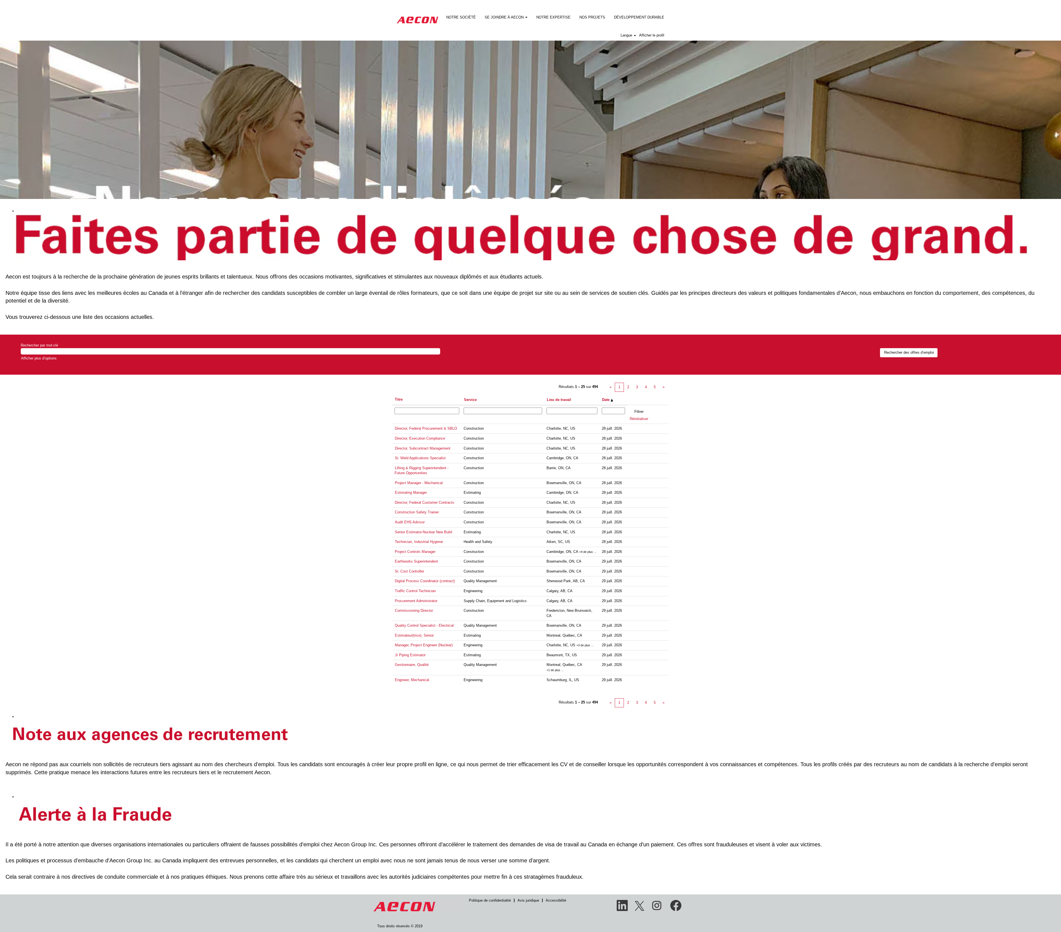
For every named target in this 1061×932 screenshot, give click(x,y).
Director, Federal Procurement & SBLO (426, 428)
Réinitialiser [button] (639, 419)
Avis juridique (528, 900)
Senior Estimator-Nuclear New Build (423, 532)
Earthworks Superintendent (416, 561)
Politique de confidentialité (490, 900)
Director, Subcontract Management (422, 448)
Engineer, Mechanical (412, 680)
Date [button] (606, 400)
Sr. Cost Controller (409, 571)
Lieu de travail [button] (559, 400)
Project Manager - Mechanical (419, 483)
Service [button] (470, 400)
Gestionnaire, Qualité (412, 665)
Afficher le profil (651, 35)
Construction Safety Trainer (417, 512)
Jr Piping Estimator (410, 655)
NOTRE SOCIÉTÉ (461, 17)
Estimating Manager (411, 492)
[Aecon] (417, 16)
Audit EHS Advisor (410, 522)
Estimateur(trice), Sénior (414, 635)
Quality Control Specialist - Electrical (424, 625)
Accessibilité (556, 900)
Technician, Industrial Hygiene (419, 542)
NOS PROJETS (592, 17)
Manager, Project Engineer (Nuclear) (424, 645)
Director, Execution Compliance (420, 438)
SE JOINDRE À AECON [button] (505, 17)
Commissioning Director (414, 610)
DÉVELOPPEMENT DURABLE (639, 17)
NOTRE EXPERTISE (553, 17)
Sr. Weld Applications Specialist (420, 458)
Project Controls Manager (415, 552)
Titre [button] (399, 399)
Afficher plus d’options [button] (39, 358)
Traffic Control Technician (415, 591)
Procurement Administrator (416, 601)
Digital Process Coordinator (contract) (425, 581)
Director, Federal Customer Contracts (424, 502)
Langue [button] (627, 35)
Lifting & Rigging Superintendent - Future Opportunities (421, 470)
